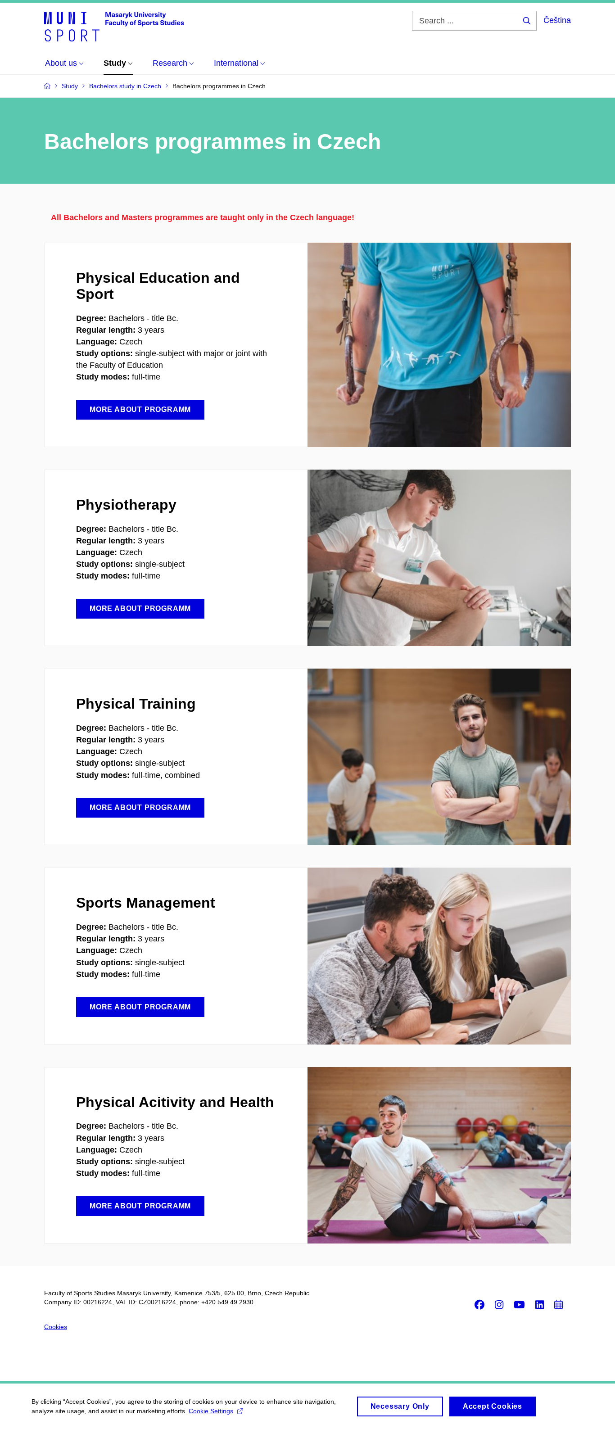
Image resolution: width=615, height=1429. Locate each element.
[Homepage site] (114, 26)
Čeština (557, 20)
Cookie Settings (211, 1411)
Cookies (55, 1326)
